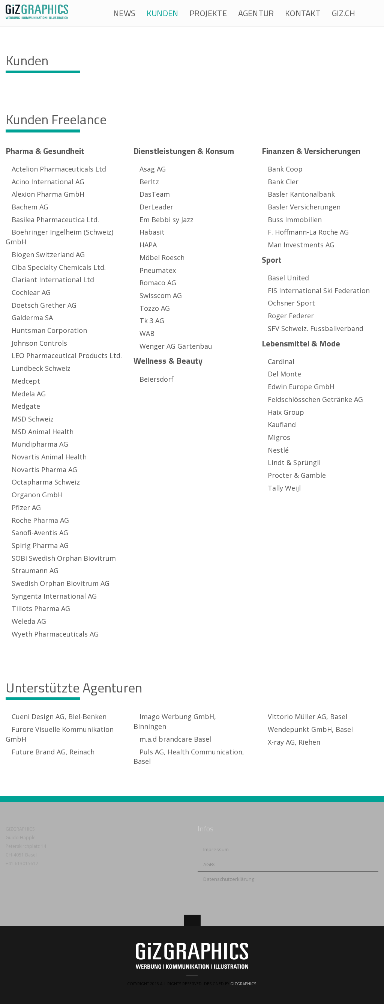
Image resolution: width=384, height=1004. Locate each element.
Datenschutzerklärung (228, 879)
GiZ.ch (343, 13)
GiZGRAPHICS (243, 983)
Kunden (162, 13)
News (124, 13)
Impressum (216, 849)
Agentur (256, 13)
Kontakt (302, 13)
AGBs (209, 864)
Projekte (208, 13)
